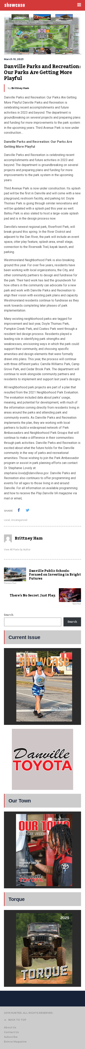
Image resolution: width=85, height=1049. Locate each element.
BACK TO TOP (17, 1019)
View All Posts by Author (17, 549)
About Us (10, 1027)
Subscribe (11, 1036)
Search (8, 615)
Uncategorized (19, 520)
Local (7, 520)
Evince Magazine (15, 1041)
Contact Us (11, 1032)
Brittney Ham (20, 88)
